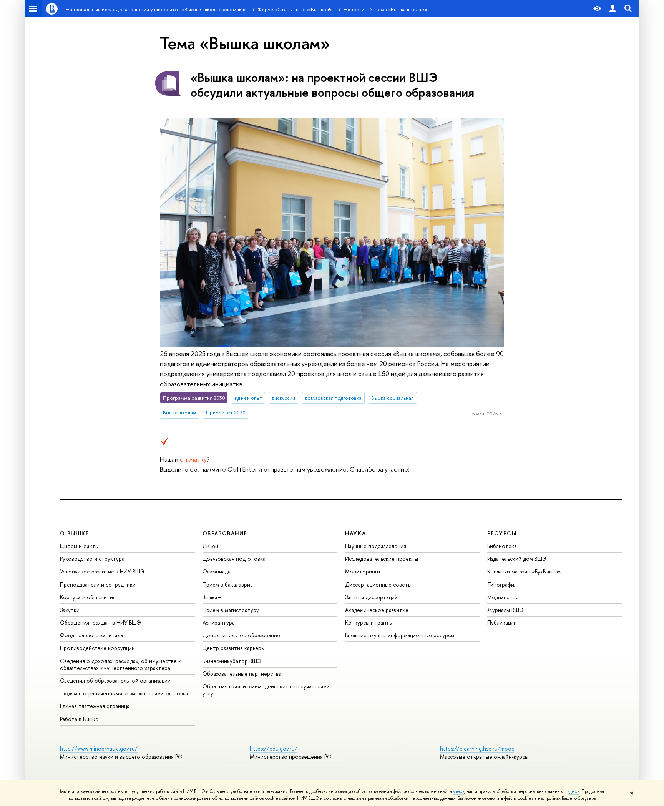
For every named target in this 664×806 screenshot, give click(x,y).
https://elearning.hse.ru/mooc (477, 748)
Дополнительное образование (241, 635)
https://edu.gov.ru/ (273, 748)
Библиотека (502, 546)
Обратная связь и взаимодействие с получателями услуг (266, 690)
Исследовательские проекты (381, 558)
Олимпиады (217, 571)
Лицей (210, 546)
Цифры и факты (79, 546)
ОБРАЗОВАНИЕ (225, 533)
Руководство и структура (92, 558)
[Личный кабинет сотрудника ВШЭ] (612, 8)
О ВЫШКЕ (74, 533)
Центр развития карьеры (234, 647)
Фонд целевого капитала (91, 635)
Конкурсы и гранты (369, 622)
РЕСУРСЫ (501, 533)
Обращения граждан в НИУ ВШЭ (100, 622)
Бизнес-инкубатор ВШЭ (232, 661)
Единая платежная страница (94, 706)
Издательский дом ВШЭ (516, 558)
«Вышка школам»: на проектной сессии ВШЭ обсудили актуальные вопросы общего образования (332, 85)
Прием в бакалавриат (229, 584)
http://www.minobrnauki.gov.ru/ (99, 748)
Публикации (502, 622)
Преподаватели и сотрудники (98, 584)
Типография (502, 584)
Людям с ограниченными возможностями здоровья (124, 693)
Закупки (70, 609)
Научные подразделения (375, 546)
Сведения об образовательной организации (115, 680)
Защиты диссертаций (371, 597)
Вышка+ (212, 597)
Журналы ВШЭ (505, 609)
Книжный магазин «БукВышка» (524, 571)
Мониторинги (362, 571)
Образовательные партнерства (242, 673)
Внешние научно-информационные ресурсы (399, 635)
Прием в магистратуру (231, 609)
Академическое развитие (376, 609)
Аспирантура (219, 622)
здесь (458, 791)
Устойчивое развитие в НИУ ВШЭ (102, 571)
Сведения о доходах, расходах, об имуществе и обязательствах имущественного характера (120, 664)
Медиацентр (503, 597)
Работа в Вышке (79, 719)
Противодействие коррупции (97, 647)
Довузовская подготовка (234, 558)
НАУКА (355, 533)
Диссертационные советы (378, 584)
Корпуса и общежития (88, 597)
